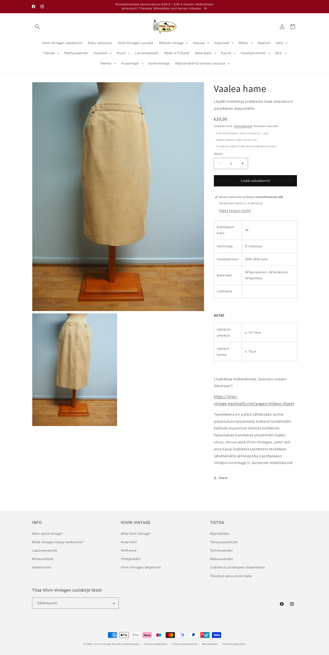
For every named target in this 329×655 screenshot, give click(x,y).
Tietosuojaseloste (224, 542)
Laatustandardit (44, 550)
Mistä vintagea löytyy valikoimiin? (58, 542)
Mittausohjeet (43, 559)
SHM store (129, 550)
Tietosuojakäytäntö (184, 643)
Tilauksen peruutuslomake (231, 575)
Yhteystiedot (131, 559)
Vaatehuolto (42, 567)
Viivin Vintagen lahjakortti (141, 567)
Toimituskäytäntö (234, 643)
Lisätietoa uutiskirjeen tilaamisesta (237, 567)
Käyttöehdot (220, 533)
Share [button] (223, 478)
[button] (37, 26)
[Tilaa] (113, 603)
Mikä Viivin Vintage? (136, 533)
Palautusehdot (221, 559)
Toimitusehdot (221, 550)
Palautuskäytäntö (156, 643)
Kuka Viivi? (129, 542)
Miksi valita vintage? (47, 533)
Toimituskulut (243, 125)
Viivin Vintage (102, 644)
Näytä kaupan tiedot (235, 210)
